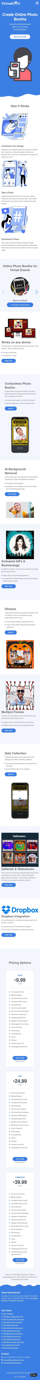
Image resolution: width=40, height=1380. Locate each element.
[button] (36, 292)
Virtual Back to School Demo (20, 305)
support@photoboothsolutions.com (14, 1360)
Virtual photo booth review (10, 1348)
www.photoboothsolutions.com (12, 1363)
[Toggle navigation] (37, 3)
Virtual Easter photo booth (10, 1325)
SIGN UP (10, 409)
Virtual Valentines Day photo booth (13, 1328)
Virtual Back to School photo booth (13, 1317)
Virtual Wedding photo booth (11, 1345)
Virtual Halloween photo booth (11, 1339)
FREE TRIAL (8, 361)
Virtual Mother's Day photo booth (12, 1322)
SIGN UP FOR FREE (20, 37)
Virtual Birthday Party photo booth (13, 1334)
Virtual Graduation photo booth (12, 1336)
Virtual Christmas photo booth (11, 1331)
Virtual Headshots (8, 1314)
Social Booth (34, 1298)
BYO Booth (4, 1300)
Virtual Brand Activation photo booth (13, 1342)
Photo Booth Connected (16, 1300)
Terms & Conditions (20, 1377)
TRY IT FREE (12, 494)
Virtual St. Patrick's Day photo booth (13, 1319)
